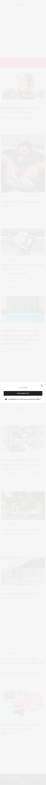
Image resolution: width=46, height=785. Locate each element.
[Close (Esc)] (41, 385)
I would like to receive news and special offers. (24, 399)
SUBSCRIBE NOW (23, 393)
